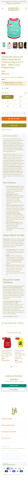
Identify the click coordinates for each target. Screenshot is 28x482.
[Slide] (25, 93)
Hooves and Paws (11, 474)
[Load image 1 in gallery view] (4, 44)
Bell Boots (24, 455)
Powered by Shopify (20, 474)
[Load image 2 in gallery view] (9, 45)
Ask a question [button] (14, 389)
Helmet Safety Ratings (7, 453)
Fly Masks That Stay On (15, 455)
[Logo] (14, 8)
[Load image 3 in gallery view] (15, 45)
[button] (25, 8)
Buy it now (14, 125)
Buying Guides (6, 446)
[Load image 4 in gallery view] (20, 45)
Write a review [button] (14, 385)
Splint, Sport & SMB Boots (7, 458)
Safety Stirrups (5, 455)
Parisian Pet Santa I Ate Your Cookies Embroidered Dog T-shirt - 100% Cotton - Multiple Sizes (7, 353)
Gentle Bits (4, 451)
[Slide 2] (14, 366)
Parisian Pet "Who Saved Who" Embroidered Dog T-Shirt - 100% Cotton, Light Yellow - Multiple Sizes (20, 354)
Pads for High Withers (13, 451)
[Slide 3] (16, 366)
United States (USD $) (9, 464)
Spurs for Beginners (17, 453)
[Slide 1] (11, 366)
